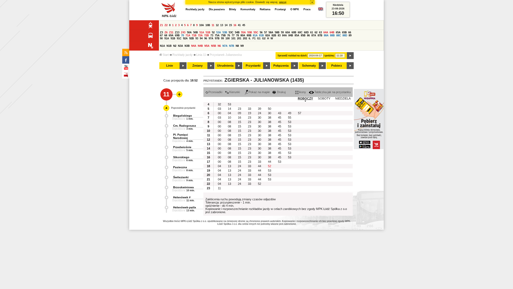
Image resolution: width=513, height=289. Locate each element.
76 (228, 35)
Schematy (309, 65)
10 (229, 117)
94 (201, 38)
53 (229, 104)
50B (195, 32)
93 (196, 38)
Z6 (166, 32)
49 (289, 113)
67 (161, 35)
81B (261, 35)
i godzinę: (329, 55)
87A (313, 35)
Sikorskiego (181, 157)
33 (249, 108)
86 (308, 35)
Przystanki (253, 65)
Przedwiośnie (182, 147)
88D (344, 35)
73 (211, 35)
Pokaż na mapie (259, 92)
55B (249, 32)
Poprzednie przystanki (183, 108)
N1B (169, 45)
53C (231, 32)
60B (294, 32)
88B (332, 35)
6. (250, 38)
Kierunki (234, 92)
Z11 (171, 32)
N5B (213, 45)
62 (316, 32)
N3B (187, 45)
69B (177, 35)
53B (224, 32)
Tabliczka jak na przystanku (332, 92)
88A (326, 35)
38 (269, 117)
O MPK (294, 9)
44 (269, 161)
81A (255, 35)
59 (282, 32)
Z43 (183, 32)
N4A (193, 45)
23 (239, 108)
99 (222, 38)
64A (325, 32)
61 (311, 32)
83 (279, 35)
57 (265, 32)
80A (242, 35)
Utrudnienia (225, 65)
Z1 (161, 25)
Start (166, 54)
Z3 (161, 32)
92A (185, 38)
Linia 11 (201, 54)
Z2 (166, 25)
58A (271, 32)
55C (255, 32)
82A (267, 35)
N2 (174, 45)
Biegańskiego (182, 115)
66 (349, 32)
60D (306, 32)
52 (213, 32)
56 (261, 32)
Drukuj (281, 92)
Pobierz (336, 65)
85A (297, 35)
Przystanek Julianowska (226, 54)
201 (239, 38)
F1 (253, 38)
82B (274, 35)
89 (350, 35)
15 (230, 25)
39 (259, 108)
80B (249, 35)
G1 (259, 38)
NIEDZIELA (343, 98)
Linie (169, 65)
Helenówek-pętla (184, 207)
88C (338, 35)
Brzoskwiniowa (183, 187)
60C (300, 32)
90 (161, 38)
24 (259, 113)
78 (237, 35)
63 (320, 32)
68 (165, 35)
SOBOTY (324, 98)
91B (173, 38)
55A (243, 32)
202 (245, 38)
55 (289, 117)
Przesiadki (215, 92)
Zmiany (197, 65)
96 (205, 38)
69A (171, 35)
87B (320, 35)
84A (284, 35)
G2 (264, 38)
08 (229, 122)
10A (201, 25)
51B (208, 32)
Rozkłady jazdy (182, 54)
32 (219, 104)
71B (194, 35)
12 (217, 25)
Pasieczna (180, 167)
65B (344, 32)
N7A (224, 45)
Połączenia (281, 65)
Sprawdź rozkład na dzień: (292, 55)
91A (166, 38)
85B (303, 35)
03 (219, 108)
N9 (242, 45)
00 (219, 113)
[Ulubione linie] (178, 94)
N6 (219, 45)
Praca (306, 9)
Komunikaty (247, 9)
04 (229, 113)
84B (290, 35)
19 (249, 113)
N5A (206, 45)
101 (233, 38)
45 (243, 25)
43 (279, 113)
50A (189, 32)
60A (287, 32)
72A (200, 35)
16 (234, 25)
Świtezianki (181, 177)
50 (269, 108)
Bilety (232, 9)
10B (207, 25)
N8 (237, 45)
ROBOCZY (305, 98)
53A (218, 32)
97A (211, 38)
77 (233, 35)
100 (227, 38)
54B (237, 32)
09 (239, 113)
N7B (231, 45)
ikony (302, 92)
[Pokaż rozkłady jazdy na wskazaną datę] (350, 55)
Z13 (177, 32)
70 (182, 35)
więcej (282, 2)
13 (221, 25)
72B (206, 35)
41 (239, 25)
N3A (180, 45)
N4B (200, 45)
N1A (162, 45)
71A (188, 35)
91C (179, 38)
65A (338, 32)
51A (201, 32)
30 (269, 113)
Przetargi (280, 9)
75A (217, 35)
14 (226, 25)
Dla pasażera (217, 9)
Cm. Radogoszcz (184, 125)
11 (213, 25)
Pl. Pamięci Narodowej (180, 136)
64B (332, 32)
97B (217, 38)
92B (191, 38)
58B (277, 32)
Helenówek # (182, 197)
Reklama (265, 9)
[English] (320, 10)
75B (223, 35)
